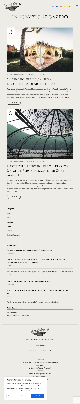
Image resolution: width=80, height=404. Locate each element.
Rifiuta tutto (24, 396)
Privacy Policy (12, 315)
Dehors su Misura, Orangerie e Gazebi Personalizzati (29, 250)
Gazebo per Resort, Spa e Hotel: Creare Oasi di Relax (29, 281)
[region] (25, 388)
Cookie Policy (24, 315)
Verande (10, 222)
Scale (9, 218)
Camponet (47, 351)
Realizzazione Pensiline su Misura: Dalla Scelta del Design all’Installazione (40, 272)
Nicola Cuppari (39, 74)
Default (9, 239)
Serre (9, 213)
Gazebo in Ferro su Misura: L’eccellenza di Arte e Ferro (31, 81)
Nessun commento (21, 74)
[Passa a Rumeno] (69, 6)
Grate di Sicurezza (13, 235)
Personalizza (12, 396)
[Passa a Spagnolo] (65, 6)
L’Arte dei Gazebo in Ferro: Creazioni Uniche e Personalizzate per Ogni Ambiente (38, 170)
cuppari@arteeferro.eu (42, 374)
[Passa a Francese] (57, 6)
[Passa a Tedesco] (61, 6)
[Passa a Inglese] (53, 6)
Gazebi (9, 74)
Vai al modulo (12, 313)
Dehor (9, 226)
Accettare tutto (37, 396)
